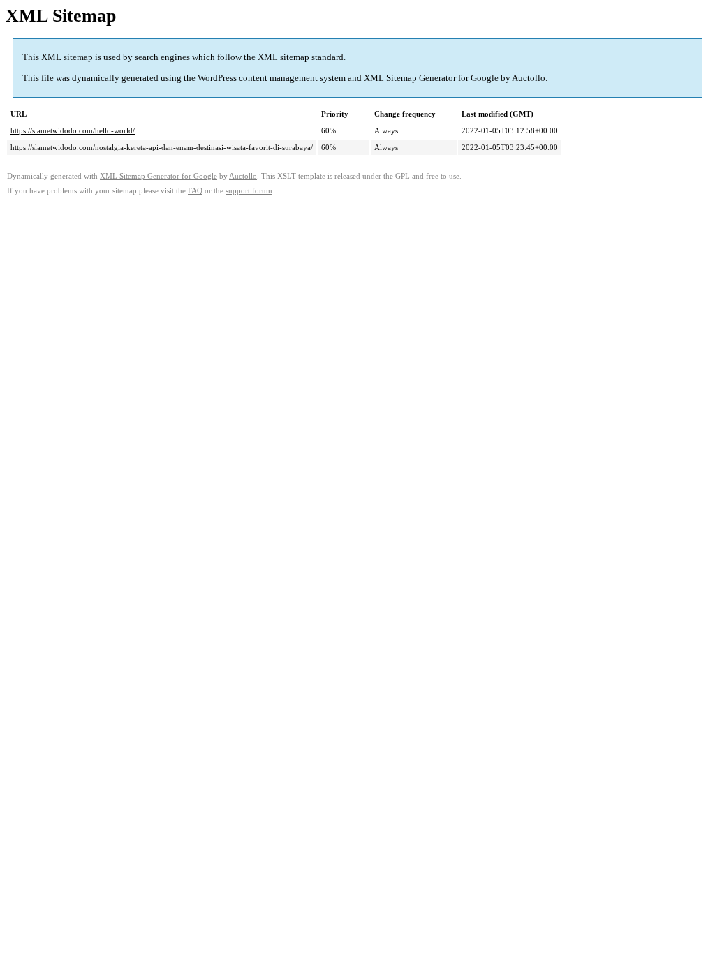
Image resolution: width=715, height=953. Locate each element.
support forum (249, 191)
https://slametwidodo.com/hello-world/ (72, 130)
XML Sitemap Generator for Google (431, 78)
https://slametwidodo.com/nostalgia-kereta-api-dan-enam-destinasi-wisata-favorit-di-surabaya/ (161, 147)
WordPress (217, 78)
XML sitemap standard (301, 57)
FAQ (195, 191)
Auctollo (528, 78)
